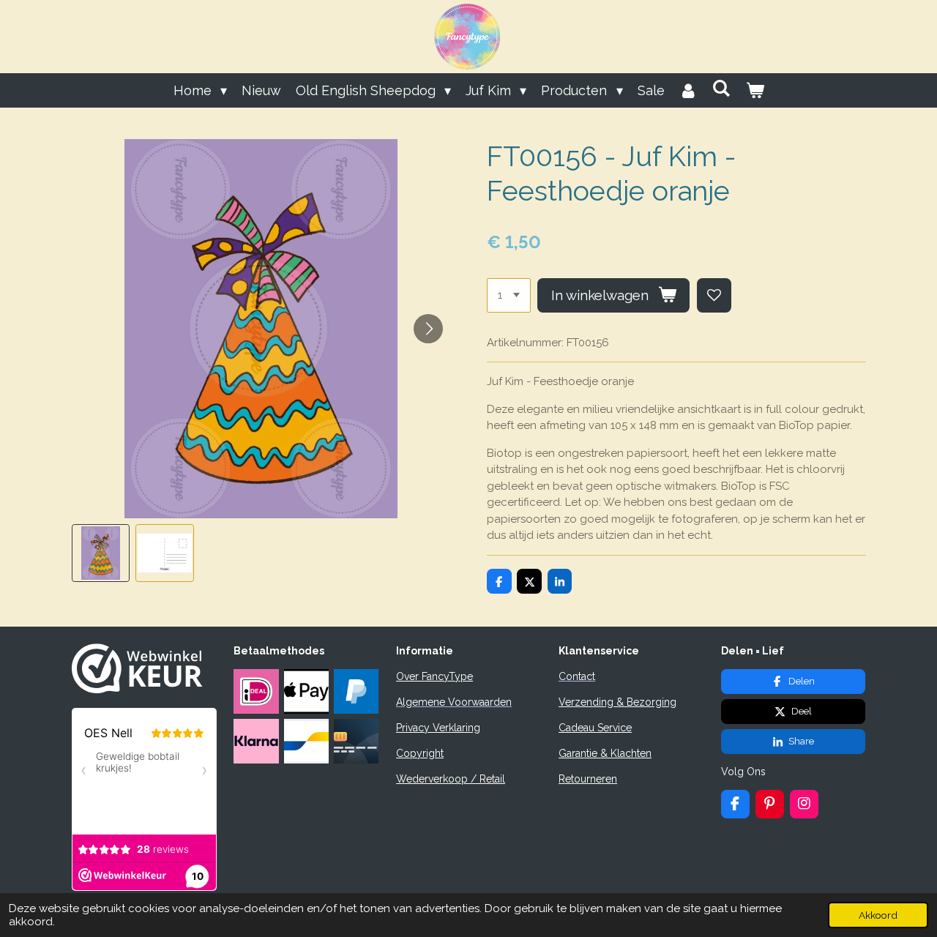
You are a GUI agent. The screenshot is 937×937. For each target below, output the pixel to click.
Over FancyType (434, 676)
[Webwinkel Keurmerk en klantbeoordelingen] (137, 689)
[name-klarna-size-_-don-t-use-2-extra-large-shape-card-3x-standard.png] (256, 741)
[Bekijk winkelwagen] (754, 90)
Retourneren (588, 779)
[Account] (688, 90)
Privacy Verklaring (438, 727)
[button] (101, 553)
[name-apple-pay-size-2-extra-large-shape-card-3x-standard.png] (306, 691)
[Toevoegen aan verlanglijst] (714, 295)
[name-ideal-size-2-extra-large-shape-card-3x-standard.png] (256, 691)
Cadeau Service (595, 727)
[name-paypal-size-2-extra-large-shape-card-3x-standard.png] (356, 691)
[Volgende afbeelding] (428, 328)
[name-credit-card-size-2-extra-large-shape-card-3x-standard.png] (356, 741)
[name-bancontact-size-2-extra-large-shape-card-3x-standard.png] (306, 741)
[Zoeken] (721, 88)
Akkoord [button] (878, 915)
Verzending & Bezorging (617, 702)
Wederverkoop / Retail (450, 779)
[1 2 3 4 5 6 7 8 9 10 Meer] (509, 295)
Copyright (420, 753)
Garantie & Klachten (605, 753)
